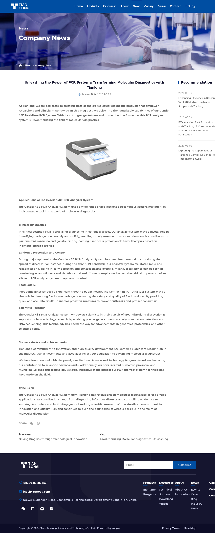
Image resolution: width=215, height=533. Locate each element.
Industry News (42, 65)
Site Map (190, 528)
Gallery (149, 6)
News (136, 6)
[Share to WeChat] (31, 423)
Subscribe (184, 465)
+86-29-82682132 (35, 483)
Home (78, 6)
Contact (175, 6)
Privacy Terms (171, 528)
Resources (109, 6)
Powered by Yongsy (108, 528)
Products (93, 6)
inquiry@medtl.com (36, 491)
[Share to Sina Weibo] (38, 423)
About (124, 6)
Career (162, 6)
